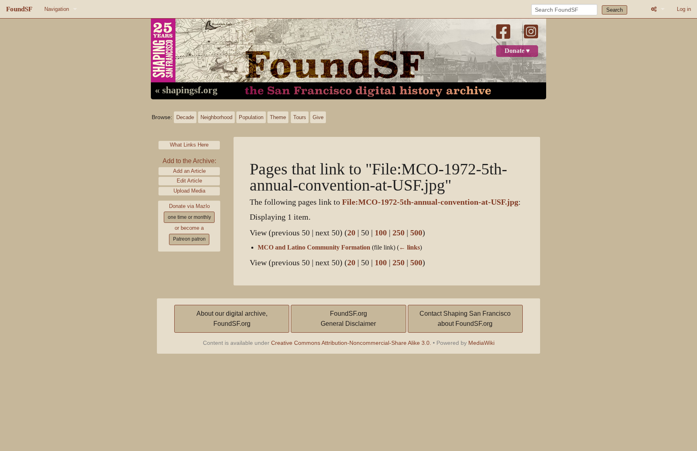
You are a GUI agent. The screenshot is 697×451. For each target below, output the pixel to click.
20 (351, 232)
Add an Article (189, 171)
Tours (299, 117)
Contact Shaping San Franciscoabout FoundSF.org (465, 318)
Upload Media (189, 191)
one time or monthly (189, 217)
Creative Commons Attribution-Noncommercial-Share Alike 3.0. (351, 343)
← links (409, 247)
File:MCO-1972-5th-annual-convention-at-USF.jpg (430, 202)
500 (416, 232)
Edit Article (189, 181)
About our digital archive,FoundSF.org (231, 318)
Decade (185, 117)
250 (398, 232)
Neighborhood (216, 117)
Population (251, 117)
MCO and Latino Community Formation (314, 247)
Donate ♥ (517, 51)
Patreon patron (189, 239)
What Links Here (189, 145)
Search (614, 10)
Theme (278, 117)
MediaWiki (481, 343)
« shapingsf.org (186, 90)
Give (318, 117)
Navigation (56, 9)
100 (381, 232)
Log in (684, 9)
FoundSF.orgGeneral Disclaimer (348, 318)
